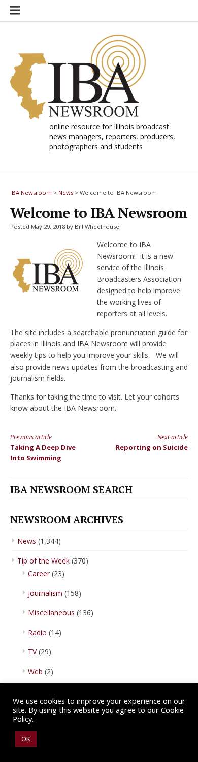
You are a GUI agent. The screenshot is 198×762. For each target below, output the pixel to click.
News (26, 541)
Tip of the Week (43, 561)
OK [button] (25, 738)
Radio (37, 632)
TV (32, 651)
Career (39, 573)
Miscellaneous (51, 612)
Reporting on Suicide (152, 442)
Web (35, 671)
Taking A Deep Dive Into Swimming (43, 447)
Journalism (45, 593)
